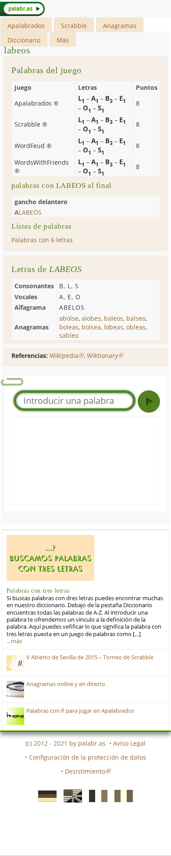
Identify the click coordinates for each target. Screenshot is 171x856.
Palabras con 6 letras (42, 240)
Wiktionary (102, 355)
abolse (68, 318)
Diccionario (23, 40)
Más (63, 40)
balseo (136, 318)
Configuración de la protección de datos (87, 757)
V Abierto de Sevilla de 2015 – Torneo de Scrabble (89, 657)
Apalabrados (26, 25)
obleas (136, 327)
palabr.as (92, 743)
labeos (17, 50)
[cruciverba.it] (121, 795)
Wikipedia (64, 355)
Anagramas (119, 25)
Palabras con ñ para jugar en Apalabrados (80, 711)
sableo (68, 335)
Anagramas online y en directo (65, 684)
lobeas (113, 327)
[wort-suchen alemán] (45, 795)
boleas (68, 327)
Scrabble (74, 25)
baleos (113, 318)
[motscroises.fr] (95, 795)
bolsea (91, 327)
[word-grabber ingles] (70, 795)
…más (14, 641)
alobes (91, 318)
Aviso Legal (129, 743)
